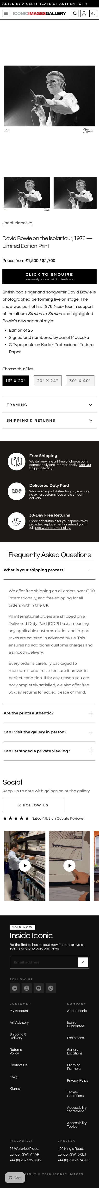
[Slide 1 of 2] (27, 193)
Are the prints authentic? (29, 713)
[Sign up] (83, 962)
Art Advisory (19, 1022)
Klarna (15, 1089)
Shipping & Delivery (18, 1036)
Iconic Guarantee (75, 1024)
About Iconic (77, 1011)
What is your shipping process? (34, 570)
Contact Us (18, 1065)
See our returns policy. (53, 528)
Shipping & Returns (30, 420)
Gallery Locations (74, 1051)
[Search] (75, 13)
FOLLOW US (36, 805)
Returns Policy (16, 1051)
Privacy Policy (77, 1080)
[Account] (84, 13)
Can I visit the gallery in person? (35, 732)
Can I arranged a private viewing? (37, 751)
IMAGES (76, 1174)
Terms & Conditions (75, 1094)
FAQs (14, 1077)
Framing (17, 404)
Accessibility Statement (77, 1109)
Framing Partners (73, 1067)
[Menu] (6, 13)
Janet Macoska (17, 223)
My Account (19, 1011)
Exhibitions (75, 1038)
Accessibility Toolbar (77, 1124)
